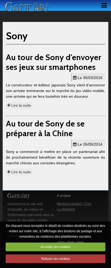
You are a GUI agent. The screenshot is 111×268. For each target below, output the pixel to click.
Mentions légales (69, 204)
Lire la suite (20, 105)
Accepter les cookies (55, 247)
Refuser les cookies (55, 259)
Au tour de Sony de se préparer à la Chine (45, 128)
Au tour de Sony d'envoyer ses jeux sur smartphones (53, 62)
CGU (88, 204)
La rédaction (66, 209)
